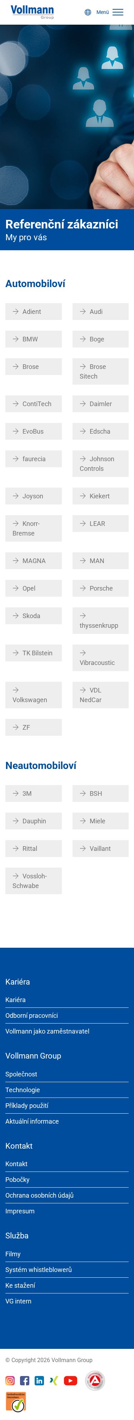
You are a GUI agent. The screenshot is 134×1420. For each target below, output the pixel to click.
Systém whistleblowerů (38, 1269)
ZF (26, 727)
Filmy (13, 1254)
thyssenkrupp (99, 625)
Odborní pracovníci (31, 1015)
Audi (96, 311)
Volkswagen (30, 700)
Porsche (101, 588)
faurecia (34, 459)
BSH (96, 793)
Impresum (20, 1211)
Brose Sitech (93, 371)
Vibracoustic (97, 662)
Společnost (21, 1074)
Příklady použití (26, 1105)
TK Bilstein (38, 653)
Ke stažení (20, 1285)
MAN (97, 560)
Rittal (30, 848)
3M (27, 793)
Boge (97, 339)
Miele (97, 821)
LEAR (97, 523)
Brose (31, 366)
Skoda (31, 616)
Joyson (33, 496)
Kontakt (16, 1164)
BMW (30, 339)
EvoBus (33, 431)
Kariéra (15, 1000)
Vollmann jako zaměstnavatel (47, 1031)
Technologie (22, 1090)
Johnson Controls (97, 463)
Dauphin (34, 821)
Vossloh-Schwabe (30, 880)
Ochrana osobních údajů (39, 1195)
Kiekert (100, 496)
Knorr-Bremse (26, 528)
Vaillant (100, 848)
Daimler (101, 404)
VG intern (18, 1301)
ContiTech (37, 404)
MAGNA (34, 560)
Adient (32, 311)
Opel (29, 588)
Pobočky (17, 1179)
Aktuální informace (32, 1121)
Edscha (100, 431)
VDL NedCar (90, 695)
